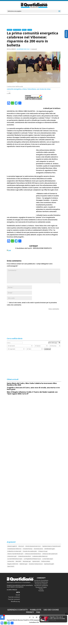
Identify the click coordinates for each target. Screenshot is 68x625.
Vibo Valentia (17, 29)
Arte (21, 546)
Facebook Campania (41, 585)
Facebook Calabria (41, 584)
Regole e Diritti (13, 564)
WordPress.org (15, 601)
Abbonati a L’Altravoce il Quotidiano (18, 582)
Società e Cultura (35, 564)
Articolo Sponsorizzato (33, 546)
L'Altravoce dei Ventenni (33, 553)
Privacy (30, 612)
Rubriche (23, 564)
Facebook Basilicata (41, 582)
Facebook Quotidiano (41, 580)
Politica (24, 29)
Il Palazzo (43, 551)
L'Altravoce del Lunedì (49, 553)
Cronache (27, 548)
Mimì (18, 561)
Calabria (9, 29)
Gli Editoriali (50, 548)
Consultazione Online (14, 548)
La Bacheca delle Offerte (39, 556)
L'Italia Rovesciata (24, 556)
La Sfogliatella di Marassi (32, 558)
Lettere (11, 561)
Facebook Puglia (41, 587)
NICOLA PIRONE (11, 49)
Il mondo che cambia (30, 551)
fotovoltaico (31, 89)
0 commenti (34, 49)
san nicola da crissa (43, 89)
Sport (11, 566)
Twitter (41, 589)
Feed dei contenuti (14, 597)
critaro (24, 89)
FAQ (38, 612)
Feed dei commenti (14, 599)
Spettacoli (49, 564)
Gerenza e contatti (17, 610)
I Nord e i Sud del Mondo (15, 553)
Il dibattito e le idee (14, 551)
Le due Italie (47, 558)
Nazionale (27, 561)
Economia (38, 548)
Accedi (18, 595)
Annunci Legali (12, 546)
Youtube (41, 591)
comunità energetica (14, 89)
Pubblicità (35, 610)
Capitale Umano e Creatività (51, 546)
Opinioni (36, 561)
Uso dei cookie (51, 610)
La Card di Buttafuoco (15, 558)
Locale (30, 29)
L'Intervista (12, 556)
